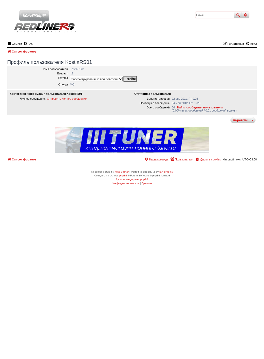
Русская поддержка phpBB (132, 179)
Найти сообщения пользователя (200, 107)
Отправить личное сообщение (67, 98)
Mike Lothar (122, 171)
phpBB (123, 175)
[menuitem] (28, 44)
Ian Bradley (166, 171)
